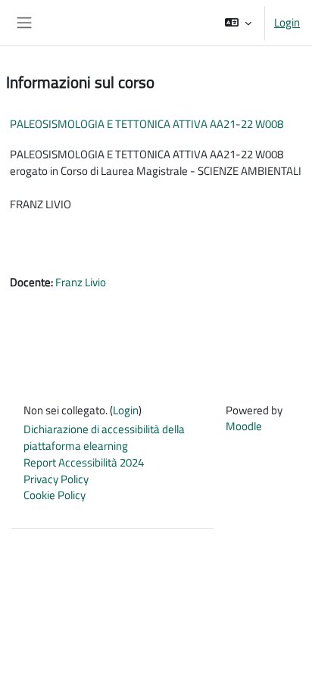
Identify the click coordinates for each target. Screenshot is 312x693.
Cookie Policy (54, 495)
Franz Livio (80, 282)
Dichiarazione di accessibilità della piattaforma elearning (104, 437)
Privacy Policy (56, 479)
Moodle (244, 426)
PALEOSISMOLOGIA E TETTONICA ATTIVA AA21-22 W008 (146, 124)
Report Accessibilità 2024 (83, 462)
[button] (238, 22)
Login (287, 22)
